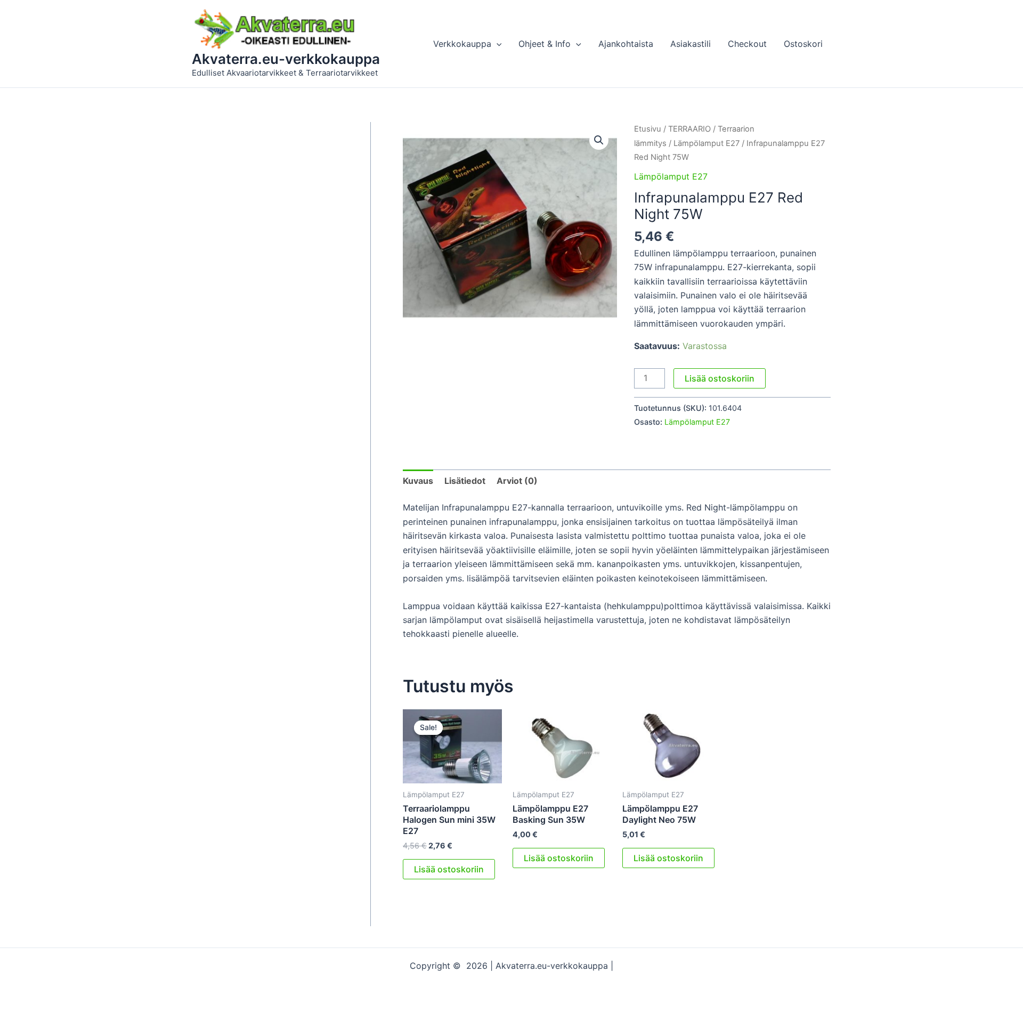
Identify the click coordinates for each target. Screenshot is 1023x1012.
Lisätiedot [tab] (464, 480)
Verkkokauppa (462, 43)
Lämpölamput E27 (706, 143)
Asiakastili (690, 43)
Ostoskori (803, 43)
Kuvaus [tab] (418, 480)
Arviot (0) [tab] (517, 480)
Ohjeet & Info (544, 43)
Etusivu (647, 129)
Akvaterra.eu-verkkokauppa (286, 59)
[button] (496, 43)
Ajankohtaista (625, 43)
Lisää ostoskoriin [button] (449, 869)
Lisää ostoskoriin (719, 378)
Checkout (747, 43)
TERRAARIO (689, 129)
